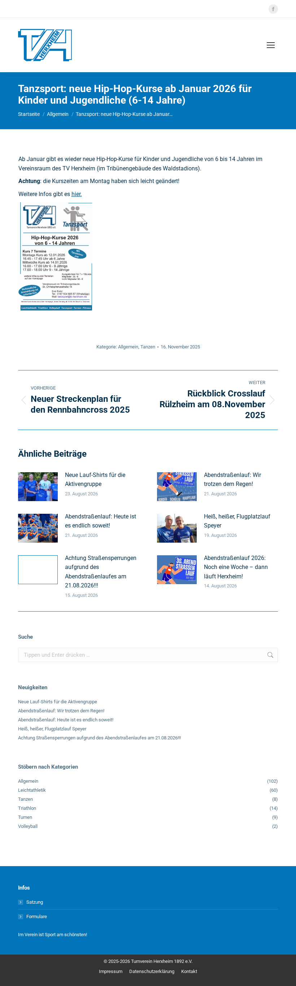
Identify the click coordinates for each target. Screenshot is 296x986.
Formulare (36, 916)
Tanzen (147, 346)
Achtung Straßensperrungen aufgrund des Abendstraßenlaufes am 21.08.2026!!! (100, 572)
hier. (76, 194)
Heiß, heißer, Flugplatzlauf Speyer (237, 521)
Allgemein (128, 346)
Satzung (34, 902)
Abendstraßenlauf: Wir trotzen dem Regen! (232, 480)
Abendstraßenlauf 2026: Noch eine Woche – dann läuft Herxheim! (236, 567)
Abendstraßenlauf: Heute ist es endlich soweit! (100, 521)
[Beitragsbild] (38, 486)
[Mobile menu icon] (271, 45)
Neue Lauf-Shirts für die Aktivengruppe (95, 480)
